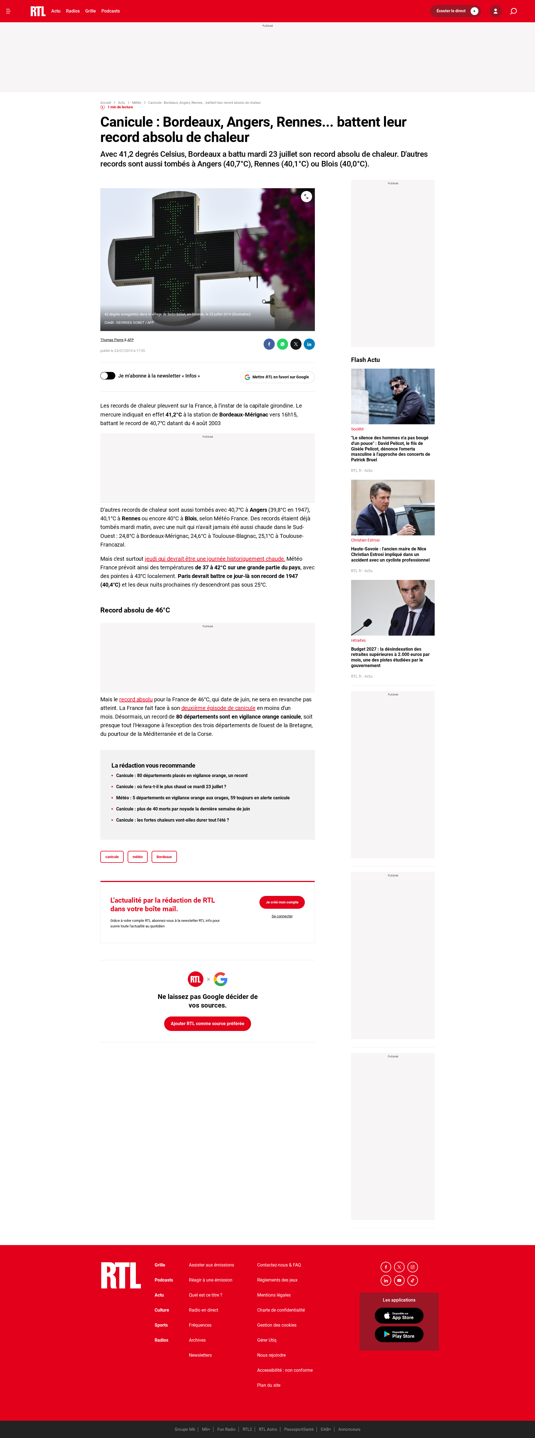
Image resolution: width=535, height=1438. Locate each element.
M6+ (206, 1429)
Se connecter (282, 916)
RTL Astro (268, 1429)
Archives (197, 1340)
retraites (358, 640)
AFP (130, 340)
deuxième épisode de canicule (218, 708)
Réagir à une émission (210, 1280)
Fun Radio (226, 1429)
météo (138, 857)
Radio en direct (203, 1310)
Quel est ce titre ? (205, 1295)
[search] (513, 11)
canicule (112, 857)
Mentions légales (274, 1295)
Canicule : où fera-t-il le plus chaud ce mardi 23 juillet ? (171, 786)
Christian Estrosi (365, 540)
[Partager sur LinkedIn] (309, 344)
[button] (455, 11)
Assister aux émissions (211, 1265)
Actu (55, 11)
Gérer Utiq (266, 1340)
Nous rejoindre (271, 1355)
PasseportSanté (299, 1429)
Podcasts (110, 11)
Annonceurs (349, 1429)
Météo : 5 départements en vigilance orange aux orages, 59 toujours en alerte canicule (203, 797)
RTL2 (247, 1429)
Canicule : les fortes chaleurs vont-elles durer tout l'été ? (172, 820)
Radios (73, 11)
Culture (162, 1310)
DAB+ (326, 1429)
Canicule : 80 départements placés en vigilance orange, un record (181, 775)
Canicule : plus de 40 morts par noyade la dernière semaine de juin (183, 809)
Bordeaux (164, 857)
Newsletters (200, 1355)
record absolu (136, 699)
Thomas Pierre (112, 340)
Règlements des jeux (277, 1280)
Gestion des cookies (276, 1325)
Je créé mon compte (282, 902)
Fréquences (200, 1325)
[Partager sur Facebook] (269, 344)
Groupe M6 (185, 1429)
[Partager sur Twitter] (295, 344)
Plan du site (268, 1385)
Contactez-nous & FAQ (279, 1265)
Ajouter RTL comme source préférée (207, 1023)
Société (357, 429)
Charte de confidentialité (281, 1310)
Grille (90, 11)
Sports (161, 1325)
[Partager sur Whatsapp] (282, 344)
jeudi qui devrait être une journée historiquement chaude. (215, 558)
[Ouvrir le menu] (8, 11)
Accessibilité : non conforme (285, 1370)
